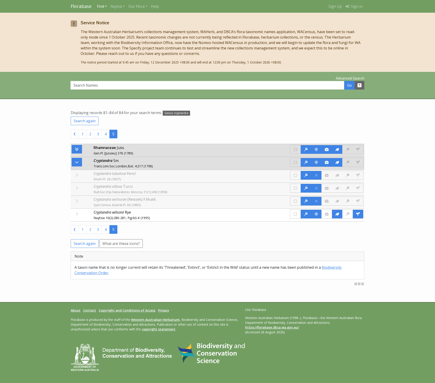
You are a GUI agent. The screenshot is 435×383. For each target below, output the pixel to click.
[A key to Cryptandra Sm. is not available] (347, 162)
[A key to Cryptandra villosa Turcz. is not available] (347, 188)
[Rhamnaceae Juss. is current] (316, 149)
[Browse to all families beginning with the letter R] (77, 149)
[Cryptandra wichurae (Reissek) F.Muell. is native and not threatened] (295, 201)
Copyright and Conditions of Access (127, 310)
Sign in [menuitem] (356, 6)
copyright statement (158, 329)
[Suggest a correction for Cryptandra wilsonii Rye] (306, 214)
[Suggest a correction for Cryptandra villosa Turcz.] (306, 188)
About (75, 310)
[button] (118, 6)
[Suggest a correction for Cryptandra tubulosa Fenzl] (306, 175)
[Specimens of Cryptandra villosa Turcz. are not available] (358, 188)
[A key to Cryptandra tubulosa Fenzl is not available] (347, 175)
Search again (85, 120)
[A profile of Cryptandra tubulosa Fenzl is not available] (337, 175)
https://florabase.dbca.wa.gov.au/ (272, 327)
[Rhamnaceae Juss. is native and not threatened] (295, 149)
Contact (89, 310)
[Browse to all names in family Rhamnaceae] (77, 162)
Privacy (163, 310)
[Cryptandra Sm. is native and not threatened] (295, 162)
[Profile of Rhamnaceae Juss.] (337, 149)
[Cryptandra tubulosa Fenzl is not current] (316, 175)
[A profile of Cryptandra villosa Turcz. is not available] (337, 188)
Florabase (81, 6)
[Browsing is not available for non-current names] (77, 175)
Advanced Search (350, 78)
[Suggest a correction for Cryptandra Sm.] (306, 162)
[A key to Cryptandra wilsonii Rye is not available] (347, 214)
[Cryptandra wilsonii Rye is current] (316, 214)
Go (349, 85)
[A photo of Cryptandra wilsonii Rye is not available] (326, 214)
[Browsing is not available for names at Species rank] (77, 214)
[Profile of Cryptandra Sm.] (337, 162)
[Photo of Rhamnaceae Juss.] (326, 149)
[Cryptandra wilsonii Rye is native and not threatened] (295, 214)
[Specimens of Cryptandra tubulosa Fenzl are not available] (358, 175)
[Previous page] (75, 134)
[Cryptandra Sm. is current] (316, 162)
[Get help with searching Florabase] (360, 85)
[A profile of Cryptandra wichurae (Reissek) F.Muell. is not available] (337, 201)
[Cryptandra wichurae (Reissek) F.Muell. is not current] (316, 201)
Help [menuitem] (155, 6)
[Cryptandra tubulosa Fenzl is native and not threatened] (295, 175)
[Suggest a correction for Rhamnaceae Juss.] (306, 149)
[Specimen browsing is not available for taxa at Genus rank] (358, 162)
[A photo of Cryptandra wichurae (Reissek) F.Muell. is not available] (326, 201)
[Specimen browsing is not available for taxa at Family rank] (358, 149)
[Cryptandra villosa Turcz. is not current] (316, 188)
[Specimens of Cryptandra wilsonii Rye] (358, 214)
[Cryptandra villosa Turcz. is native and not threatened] (295, 188)
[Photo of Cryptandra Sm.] (326, 162)
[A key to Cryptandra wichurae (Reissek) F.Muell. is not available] (347, 201)
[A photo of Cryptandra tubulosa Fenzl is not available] (326, 175)
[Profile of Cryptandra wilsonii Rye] (337, 214)
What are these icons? (121, 243)
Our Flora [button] (136, 6)
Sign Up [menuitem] (335, 6)
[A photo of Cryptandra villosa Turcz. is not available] (326, 188)
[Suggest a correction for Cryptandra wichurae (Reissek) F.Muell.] (306, 201)
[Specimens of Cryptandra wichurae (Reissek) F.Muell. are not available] (358, 201)
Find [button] (100, 6)
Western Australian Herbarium (155, 319)
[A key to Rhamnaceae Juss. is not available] (347, 149)
